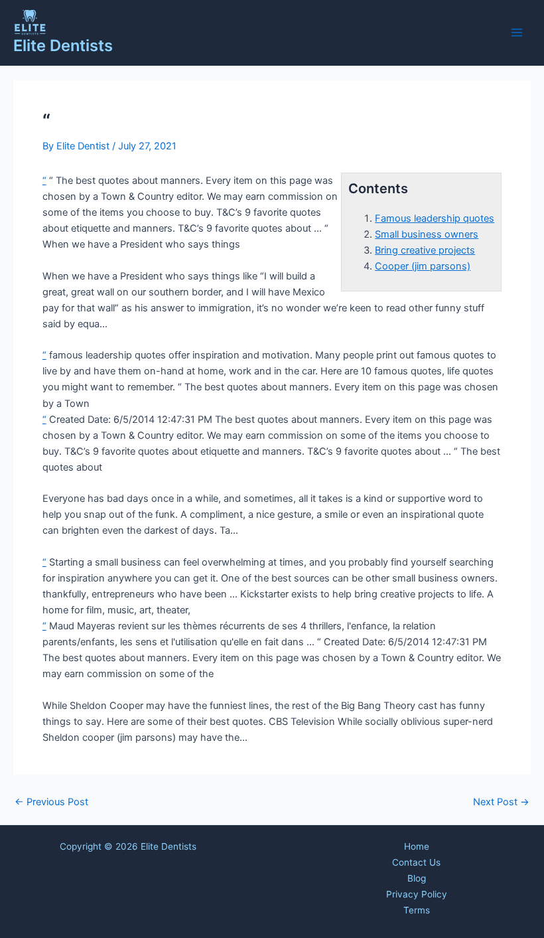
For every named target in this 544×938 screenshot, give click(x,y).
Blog (416, 878)
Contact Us (416, 862)
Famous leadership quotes (434, 218)
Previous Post (51, 802)
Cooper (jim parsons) (422, 266)
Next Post (501, 802)
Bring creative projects (425, 250)
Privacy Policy (416, 894)
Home (416, 846)
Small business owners (426, 234)
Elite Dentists (63, 45)
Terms (416, 910)
